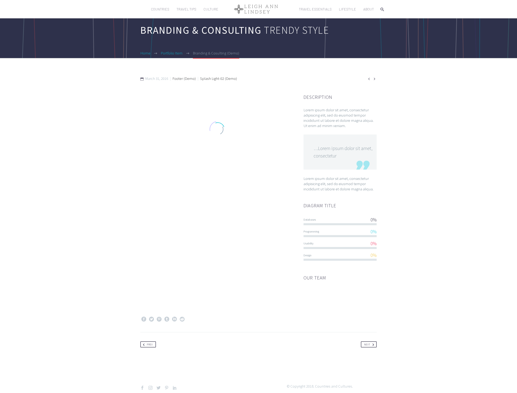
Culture (211, 9)
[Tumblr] (166, 319)
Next (367, 344)
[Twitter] (151, 319)
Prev (150, 344)
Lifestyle (347, 9)
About (368, 9)
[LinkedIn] (174, 319)
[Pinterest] (159, 319)
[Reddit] (182, 319)
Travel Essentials (315, 9)
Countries (160, 9)
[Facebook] (143, 319)
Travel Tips (186, 9)
